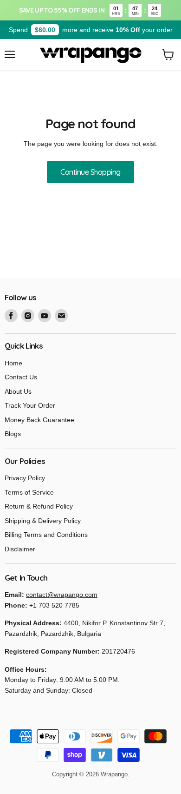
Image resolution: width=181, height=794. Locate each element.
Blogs (13, 433)
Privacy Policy (25, 478)
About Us (18, 391)
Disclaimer (20, 549)
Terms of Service (29, 492)
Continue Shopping (90, 172)
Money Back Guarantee (39, 419)
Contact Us (21, 377)
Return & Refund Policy (39, 506)
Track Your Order (30, 405)
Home (13, 363)
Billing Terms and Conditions (46, 534)
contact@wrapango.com (61, 594)
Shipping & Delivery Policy (43, 520)
